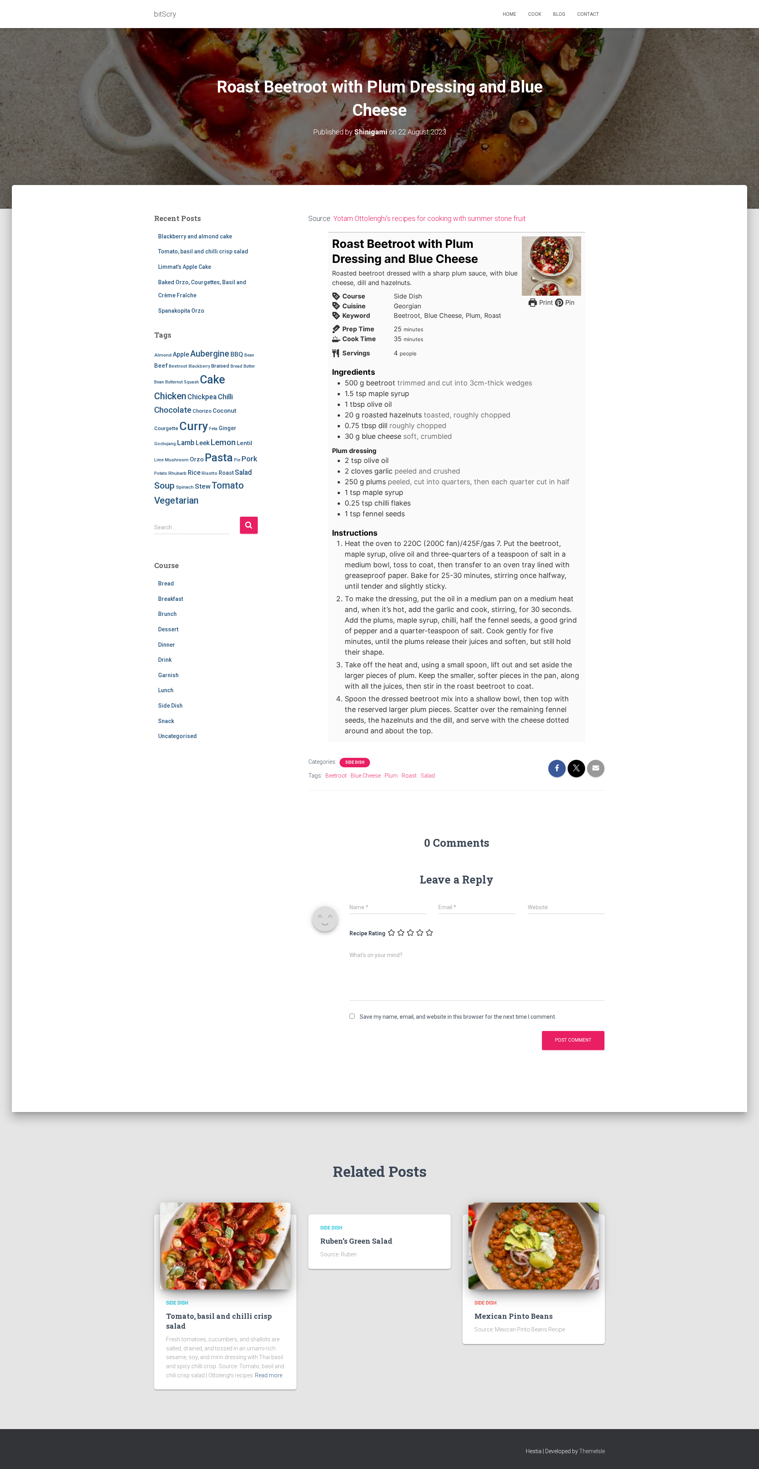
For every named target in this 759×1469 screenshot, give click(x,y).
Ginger (227, 428)
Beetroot (178, 366)
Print (545, 302)
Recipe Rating (367, 933)
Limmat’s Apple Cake (184, 267)
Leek (203, 443)
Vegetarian (176, 500)
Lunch (166, 690)
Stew (202, 486)
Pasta (219, 457)
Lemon (223, 442)
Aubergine (209, 354)
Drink (165, 660)
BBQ (236, 354)
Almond (163, 355)
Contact (588, 14)
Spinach (185, 487)
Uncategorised (177, 736)
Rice (194, 472)
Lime (159, 460)
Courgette (166, 428)
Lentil (244, 443)
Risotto (209, 473)
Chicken (170, 396)
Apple (181, 354)
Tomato (227, 485)
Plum (391, 775)
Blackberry (199, 366)
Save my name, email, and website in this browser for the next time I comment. (458, 1017)
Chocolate (172, 410)
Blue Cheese (366, 775)
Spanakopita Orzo (181, 311)
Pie (237, 460)
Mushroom (177, 460)
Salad (243, 472)
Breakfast (170, 599)
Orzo (197, 459)
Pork (249, 458)
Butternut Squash (182, 382)
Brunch (167, 614)
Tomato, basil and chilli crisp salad (203, 251)
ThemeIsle (592, 1451)
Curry (193, 426)
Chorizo (202, 411)
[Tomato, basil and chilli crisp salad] (225, 1245)
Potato (160, 473)
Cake (212, 379)
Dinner (166, 645)
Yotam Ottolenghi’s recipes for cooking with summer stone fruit (429, 218)
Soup (164, 485)
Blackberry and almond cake (195, 236)
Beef (161, 365)
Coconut (224, 410)
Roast (226, 473)
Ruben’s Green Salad (356, 1241)
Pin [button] (568, 302)
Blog (559, 14)
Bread (236, 366)
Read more (268, 1375)
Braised (220, 366)
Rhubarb (177, 473)
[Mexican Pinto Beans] (533, 1245)
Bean (249, 355)
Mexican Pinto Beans (513, 1316)
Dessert (168, 629)
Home (509, 14)
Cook (534, 14)
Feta (213, 428)
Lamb (185, 443)
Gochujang (165, 443)
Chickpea (202, 397)
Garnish (168, 675)
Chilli (225, 397)
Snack (166, 721)
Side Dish (170, 705)
